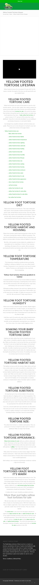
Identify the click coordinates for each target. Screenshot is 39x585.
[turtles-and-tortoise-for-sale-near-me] (16, 6)
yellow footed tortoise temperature (18, 139)
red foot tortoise (13, 185)
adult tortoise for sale (28, 513)
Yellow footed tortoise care (12, 131)
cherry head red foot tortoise (16, 182)
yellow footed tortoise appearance (17, 179)
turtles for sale (18, 519)
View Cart (20, 1)
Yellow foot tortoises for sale (11, 441)
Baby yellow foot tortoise (15, 133)
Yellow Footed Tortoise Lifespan (13, 12)
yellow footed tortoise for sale (16, 176)
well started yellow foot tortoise (25, 485)
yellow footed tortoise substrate (17, 145)
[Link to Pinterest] (29, 582)
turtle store (10, 511)
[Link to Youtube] (34, 582)
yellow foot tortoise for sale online (17, 191)
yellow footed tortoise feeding (16, 148)
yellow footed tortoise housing (16, 167)
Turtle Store (8, 544)
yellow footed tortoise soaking (16, 164)
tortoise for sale (19, 111)
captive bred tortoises (13, 521)
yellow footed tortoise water (16, 173)
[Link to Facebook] (23, 582)
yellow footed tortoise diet (15, 151)
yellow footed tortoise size (15, 161)
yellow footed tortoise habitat (16, 136)
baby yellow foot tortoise (26, 115)
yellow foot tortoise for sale (16, 188)
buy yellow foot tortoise (15, 197)
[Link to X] (26, 582)
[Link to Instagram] (32, 582)
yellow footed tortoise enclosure (17, 170)
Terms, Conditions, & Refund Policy (12, 558)
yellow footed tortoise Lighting (16, 142)
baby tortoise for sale (15, 513)
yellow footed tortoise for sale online (18, 194)
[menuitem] (20, 1)
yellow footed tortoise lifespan (16, 158)
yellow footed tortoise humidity (17, 154)
